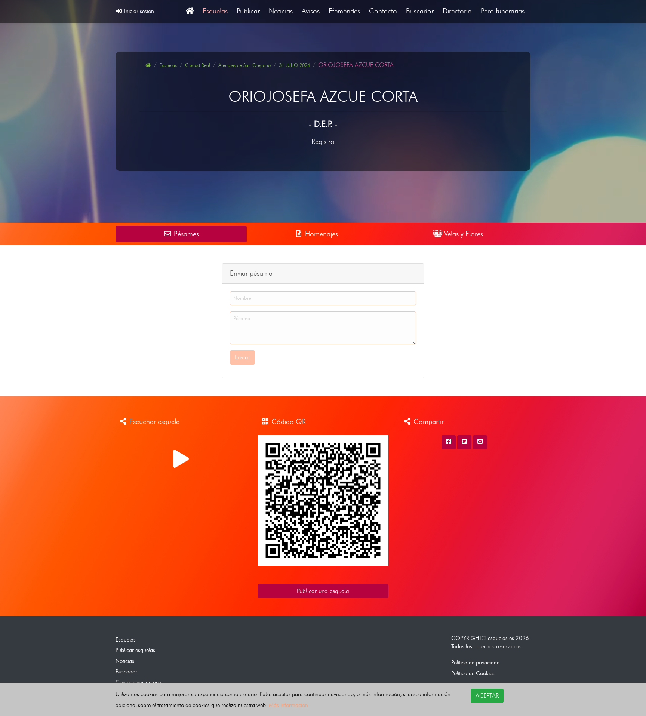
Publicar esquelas (135, 650)
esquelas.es (501, 638)
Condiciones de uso (138, 682)
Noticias (281, 11)
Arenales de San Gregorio (244, 65)
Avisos (311, 11)
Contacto (383, 11)
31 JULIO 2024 (294, 65)
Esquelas (215, 11)
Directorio (457, 11)
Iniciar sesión (138, 11)
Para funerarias (503, 11)
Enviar (242, 357)
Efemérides (344, 11)
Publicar (248, 11)
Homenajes (320, 234)
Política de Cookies (473, 673)
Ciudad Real (197, 65)
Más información (288, 705)
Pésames (185, 234)
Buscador (420, 11)
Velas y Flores (462, 234)
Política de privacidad (475, 662)
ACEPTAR (487, 695)
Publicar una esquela (323, 590)
